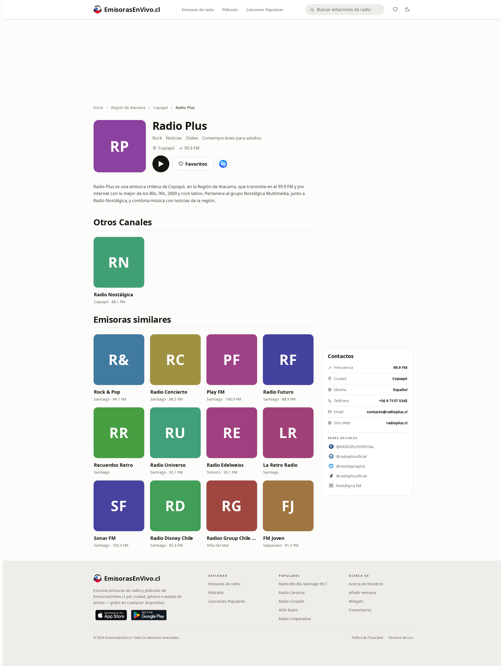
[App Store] (111, 615)
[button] (118, 262)
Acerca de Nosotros (366, 583)
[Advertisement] (253, 62)
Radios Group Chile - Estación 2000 (232, 538)
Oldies (192, 138)
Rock (157, 138)
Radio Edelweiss (225, 465)
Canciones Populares (264, 9)
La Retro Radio (280, 465)
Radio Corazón (291, 601)
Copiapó (160, 107)
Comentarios (360, 609)
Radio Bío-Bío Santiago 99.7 (303, 583)
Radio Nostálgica (113, 294)
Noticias (174, 138)
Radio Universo (168, 465)
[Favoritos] (395, 9)
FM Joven (274, 538)
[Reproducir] (160, 163)
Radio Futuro (278, 392)
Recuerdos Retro (113, 465)
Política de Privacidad (367, 637)
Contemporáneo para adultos (231, 138)
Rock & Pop (107, 392)
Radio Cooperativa (295, 618)
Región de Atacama (128, 107)
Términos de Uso (400, 637)
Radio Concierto (168, 392)
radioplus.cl (396, 422)
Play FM (216, 392)
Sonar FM (105, 538)
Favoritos (196, 164)
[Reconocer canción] (223, 163)
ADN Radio (288, 609)
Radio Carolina (292, 592)
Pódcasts (230, 9)
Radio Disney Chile (171, 538)
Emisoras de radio (198, 9)
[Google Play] (149, 615)
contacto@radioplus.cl (387, 411)
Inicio (98, 107)
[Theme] (407, 9)
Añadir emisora (362, 592)
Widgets (356, 601)
